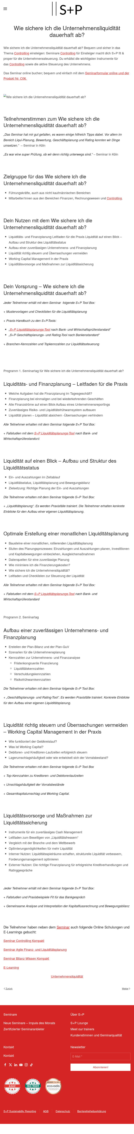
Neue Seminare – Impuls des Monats (29, 1023)
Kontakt (8, 1055)
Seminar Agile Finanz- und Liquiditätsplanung (35, 949)
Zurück (9, 988)
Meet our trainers (82, 1029)
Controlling (21, 53)
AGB (46, 1111)
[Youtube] (21, 1064)
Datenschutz (63, 1111)
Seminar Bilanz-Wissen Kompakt (26, 958)
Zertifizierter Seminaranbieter (23, 1029)
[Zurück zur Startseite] (67, 8)
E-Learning (11, 967)
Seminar (63, 927)
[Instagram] (26, 1064)
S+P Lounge (79, 1023)
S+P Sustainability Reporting (19, 1111)
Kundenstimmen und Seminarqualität (96, 1035)
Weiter (125, 988)
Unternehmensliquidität (67, 976)
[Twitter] (10, 1064)
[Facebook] (5, 1064)
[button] (5, 8)
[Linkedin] (15, 1064)
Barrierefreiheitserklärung (91, 1111)
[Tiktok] (31, 1064)
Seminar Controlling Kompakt (23, 940)
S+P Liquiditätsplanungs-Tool (30, 329)
